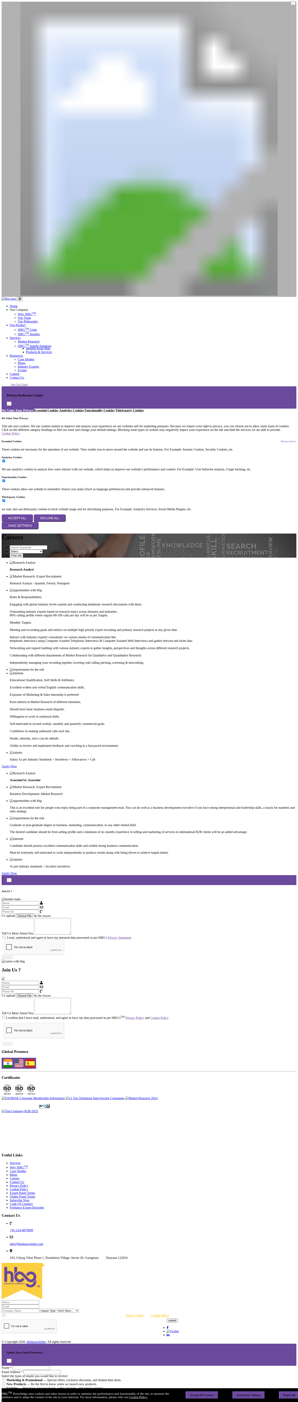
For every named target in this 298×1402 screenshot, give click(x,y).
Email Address (12, 1372)
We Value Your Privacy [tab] (18, 410)
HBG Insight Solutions (34, 346)
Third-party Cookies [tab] (129, 410)
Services (15, 338)
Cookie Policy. (138, 1397)
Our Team (24, 318)
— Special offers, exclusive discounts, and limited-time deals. (63, 1380)
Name (7, 1367)
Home (14, 306)
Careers (14, 374)
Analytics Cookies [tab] (71, 410)
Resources (16, 355)
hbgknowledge (36, 1341)
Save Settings (20, 525)
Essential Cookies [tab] (46, 410)
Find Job (16, 555)
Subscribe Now (20, 1200)
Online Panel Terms (22, 1196)
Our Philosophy (28, 321)
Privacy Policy (134, 1018)
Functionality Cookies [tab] (100, 410)
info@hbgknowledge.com (26, 1244)
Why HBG (27, 314)
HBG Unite (27, 329)
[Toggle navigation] (20, 299)
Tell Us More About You (17, 933)
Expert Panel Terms (22, 1193)
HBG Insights (29, 334)
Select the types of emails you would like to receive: (35, 1376)
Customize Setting (248, 1395)
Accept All (17, 518)
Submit (7, 957)
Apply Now (9, 766)
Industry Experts (28, 366)
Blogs (21, 363)
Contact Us (17, 377)
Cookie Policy (11, 433)
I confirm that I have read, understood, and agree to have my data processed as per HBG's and (87, 1018)
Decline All (49, 518)
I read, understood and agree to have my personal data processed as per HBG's (68, 937)
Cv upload (8, 915)
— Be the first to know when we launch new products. (51, 1384)
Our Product (18, 325)
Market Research (29, 341)
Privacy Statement (119, 937)
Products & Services (39, 352)
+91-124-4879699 (21, 1230)
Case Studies (26, 359)
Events (22, 370)
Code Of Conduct (21, 1204)
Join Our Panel (19, 384)
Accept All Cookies (202, 1395)
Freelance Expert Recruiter (27, 1207)
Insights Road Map (38, 348)
